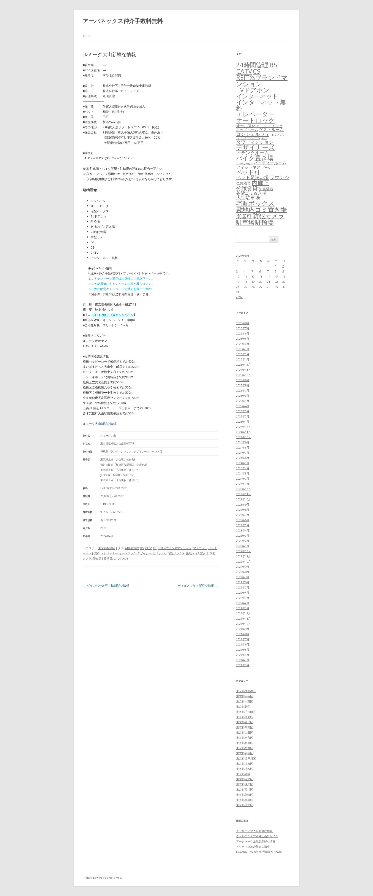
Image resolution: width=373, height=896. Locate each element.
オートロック (127, 553)
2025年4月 (242, 406)
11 (245, 276)
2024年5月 (242, 463)
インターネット (257, 96)
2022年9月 (242, 567)
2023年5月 (242, 525)
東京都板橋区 (106, 548)
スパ (264, 138)
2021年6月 (242, 644)
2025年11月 (243, 370)
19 (252, 282)
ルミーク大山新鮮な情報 (99, 424)
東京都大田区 (244, 732)
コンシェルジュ (252, 134)
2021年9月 (242, 629)
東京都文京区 (244, 738)
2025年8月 (242, 385)
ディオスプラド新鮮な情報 (198, 586)
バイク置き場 (254, 158)
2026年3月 (242, 349)
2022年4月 (242, 593)
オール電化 (246, 125)
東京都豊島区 (244, 800)
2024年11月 (243, 432)
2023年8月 (242, 510)
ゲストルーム (271, 129)
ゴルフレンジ (279, 135)
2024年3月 (242, 473)
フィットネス (248, 167)
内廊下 (260, 183)
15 (276, 276)
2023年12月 (243, 489)
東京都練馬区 (244, 784)
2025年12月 (243, 364)
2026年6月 (242, 333)
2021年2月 (242, 665)
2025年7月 (242, 390)
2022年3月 (242, 598)
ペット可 (161, 553)
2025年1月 (242, 421)
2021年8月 (242, 634)
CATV (148, 548)
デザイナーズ (145, 553)
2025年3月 (242, 411)
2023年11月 (243, 494)
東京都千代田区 (246, 712)
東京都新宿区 (244, 743)
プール (266, 167)
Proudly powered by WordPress (102, 878)
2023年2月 (242, 541)
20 (260, 282)
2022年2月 (242, 603)
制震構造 (266, 188)
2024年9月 (242, 442)
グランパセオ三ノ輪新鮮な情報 (106, 586)
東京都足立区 (244, 805)
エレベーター (109, 553)
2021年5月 (242, 650)
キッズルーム (247, 129)
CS (154, 548)
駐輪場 (97, 558)
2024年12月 (243, 427)
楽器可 (244, 216)
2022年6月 (242, 582)
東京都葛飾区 (244, 795)
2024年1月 (242, 484)
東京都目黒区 (244, 779)
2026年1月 (242, 359)
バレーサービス (244, 163)
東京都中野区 (244, 701)
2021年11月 (243, 618)
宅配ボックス (176, 553)
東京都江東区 (244, 764)
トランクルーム (252, 153)
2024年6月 (242, 458)
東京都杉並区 (244, 748)
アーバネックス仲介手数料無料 (123, 21)
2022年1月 (242, 608)
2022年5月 (242, 587)
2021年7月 (242, 639)
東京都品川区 (244, 722)
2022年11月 (243, 556)
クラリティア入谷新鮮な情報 (254, 831)
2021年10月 (243, 624)
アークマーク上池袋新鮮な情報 (255, 841)
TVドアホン (200, 548)
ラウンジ (279, 177)
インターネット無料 (261, 105)
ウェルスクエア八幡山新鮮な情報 (257, 836)
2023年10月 (243, 499)
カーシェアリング (269, 126)
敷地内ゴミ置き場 (197, 553)
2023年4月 (242, 530)
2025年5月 (242, 401)
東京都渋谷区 (244, 769)
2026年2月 (242, 354)
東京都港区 (243, 774)
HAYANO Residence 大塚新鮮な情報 (259, 852)
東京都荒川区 (244, 789)
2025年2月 (242, 416)
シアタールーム (248, 137)
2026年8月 (242, 323)
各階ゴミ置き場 (251, 193)
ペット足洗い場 (252, 177)
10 (237, 276)
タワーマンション (255, 142)
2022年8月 (242, 572)
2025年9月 (242, 380)
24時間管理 (132, 548)
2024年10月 (243, 437)
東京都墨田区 (244, 727)
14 (268, 276)
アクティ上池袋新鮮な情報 (253, 846)
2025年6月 (242, 396)
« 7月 (239, 297)
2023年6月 (242, 520)
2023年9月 (242, 504)
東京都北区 (243, 707)
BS (142, 548)
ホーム (87, 36)
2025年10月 (243, 375)
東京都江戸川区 (246, 758)
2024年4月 (242, 468)
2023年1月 (242, 546)
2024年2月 (242, 479)
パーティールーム (270, 162)
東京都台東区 (244, 717)
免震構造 (243, 183)
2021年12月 (243, 613)
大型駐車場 (248, 197)
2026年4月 (242, 344)
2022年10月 (243, 561)
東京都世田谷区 (246, 691)
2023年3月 (242, 536)
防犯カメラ (268, 215)
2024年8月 (242, 447)
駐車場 (245, 222)
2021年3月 (242, 660)
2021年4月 (242, 655)
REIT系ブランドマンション (174, 548)
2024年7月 (242, 453)
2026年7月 (242, 328)
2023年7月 (242, 515)
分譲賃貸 (247, 188)
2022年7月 (242, 577)
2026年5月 (242, 339)
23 (283, 282)
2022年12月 (243, 551)
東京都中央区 (244, 696)
